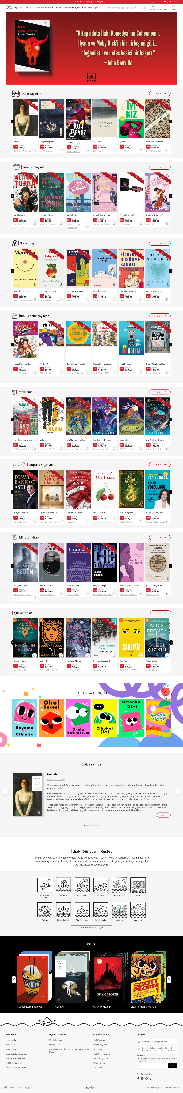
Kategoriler (58, 8)
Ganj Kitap (97, 1067)
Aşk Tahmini (72, 215)
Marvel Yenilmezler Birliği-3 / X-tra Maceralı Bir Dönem (22, 364)
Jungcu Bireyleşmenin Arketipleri (155, 585)
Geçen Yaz (97, 142)
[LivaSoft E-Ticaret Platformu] (91, 1087)
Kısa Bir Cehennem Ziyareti (155, 142)
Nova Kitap (97, 1049)
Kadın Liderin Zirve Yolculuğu (155, 513)
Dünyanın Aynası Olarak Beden (22, 585)
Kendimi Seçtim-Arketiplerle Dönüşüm (76, 291)
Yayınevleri (18, 8)
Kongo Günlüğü (99, 585)
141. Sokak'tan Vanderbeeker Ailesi (22, 440)
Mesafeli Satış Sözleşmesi (16, 1054)
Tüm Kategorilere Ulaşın (91, 927)
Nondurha (124, 440)
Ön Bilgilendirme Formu (16, 1067)
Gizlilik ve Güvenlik (14, 1063)
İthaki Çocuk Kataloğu (79, 8)
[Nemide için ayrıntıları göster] (27, 794)
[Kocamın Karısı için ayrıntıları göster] (25, 638)
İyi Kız (122, 142)
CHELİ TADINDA (100, 513)
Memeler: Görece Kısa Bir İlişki (22, 291)
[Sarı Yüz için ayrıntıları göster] (131, 638)
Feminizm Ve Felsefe (129, 585)
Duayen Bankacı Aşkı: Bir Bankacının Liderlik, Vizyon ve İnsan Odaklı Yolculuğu (22, 513)
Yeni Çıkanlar (30, 8)
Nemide (17, 142)
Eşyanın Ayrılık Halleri (49, 513)
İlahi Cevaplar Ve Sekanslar (129, 513)
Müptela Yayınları (100, 1058)
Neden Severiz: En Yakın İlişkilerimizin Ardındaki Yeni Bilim (155, 291)
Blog (166, 2)
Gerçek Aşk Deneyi (101, 215)
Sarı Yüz (123, 661)
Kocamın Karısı (19, 661)
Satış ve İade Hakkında (15, 1058)
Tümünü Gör (158, 94)
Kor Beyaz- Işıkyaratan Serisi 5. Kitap (76, 142)
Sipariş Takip (157, 2)
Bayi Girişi (174, 2)
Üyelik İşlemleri (55, 1040)
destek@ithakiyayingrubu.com (154, 1041)
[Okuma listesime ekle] (35, 102)
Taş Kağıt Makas (74, 661)
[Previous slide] (12, 121)
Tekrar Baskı (49, 8)
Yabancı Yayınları (100, 1044)
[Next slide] (170, 121)
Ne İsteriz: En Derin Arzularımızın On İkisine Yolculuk (49, 291)
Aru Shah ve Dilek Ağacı (102, 440)
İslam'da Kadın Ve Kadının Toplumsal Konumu (76, 585)
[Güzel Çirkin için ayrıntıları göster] (157, 638)
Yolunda (43, 440)
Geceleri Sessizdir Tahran (102, 661)
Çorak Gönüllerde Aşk (76, 513)
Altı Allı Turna (19, 215)
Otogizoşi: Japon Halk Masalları (49, 142)
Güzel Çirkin (151, 661)
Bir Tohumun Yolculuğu (76, 364)
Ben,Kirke (44, 661)
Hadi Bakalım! (126, 364)
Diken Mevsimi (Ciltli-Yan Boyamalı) (129, 215)
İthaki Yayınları (99, 1040)
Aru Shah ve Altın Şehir (76, 440)
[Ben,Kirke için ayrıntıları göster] (51, 638)
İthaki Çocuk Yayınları (102, 1054)
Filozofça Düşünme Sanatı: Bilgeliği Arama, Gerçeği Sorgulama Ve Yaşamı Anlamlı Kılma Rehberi (129, 291)
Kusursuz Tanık (46, 215)
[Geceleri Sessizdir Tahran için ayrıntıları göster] (104, 638)
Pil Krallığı (44, 364)
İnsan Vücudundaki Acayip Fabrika (155, 364)
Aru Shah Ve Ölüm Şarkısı (155, 440)
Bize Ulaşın (10, 1044)
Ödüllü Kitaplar (93, 8)
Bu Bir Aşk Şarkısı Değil (155, 215)
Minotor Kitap (99, 1063)
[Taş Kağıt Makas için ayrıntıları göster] (78, 638)
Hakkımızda (11, 1040)
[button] (84, 825)
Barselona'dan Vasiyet (102, 291)
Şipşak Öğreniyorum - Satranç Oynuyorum (102, 364)
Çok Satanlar (39, 8)
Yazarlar (68, 8)
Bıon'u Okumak (46, 585)
